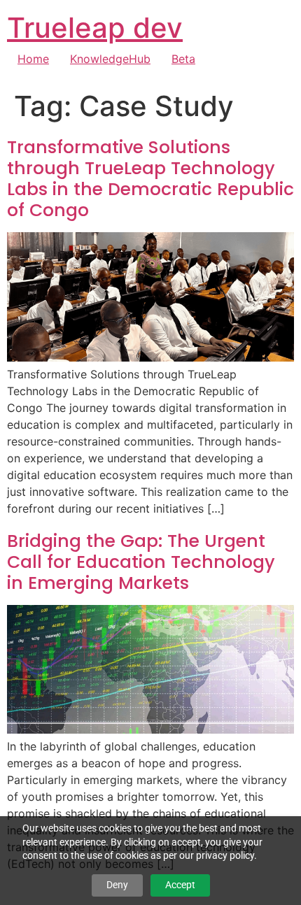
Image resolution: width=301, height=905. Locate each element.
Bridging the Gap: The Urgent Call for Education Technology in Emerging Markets (141, 562)
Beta (183, 59)
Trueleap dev (95, 27)
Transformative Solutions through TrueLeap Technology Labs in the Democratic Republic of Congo (150, 178)
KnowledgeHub (110, 59)
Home (33, 59)
